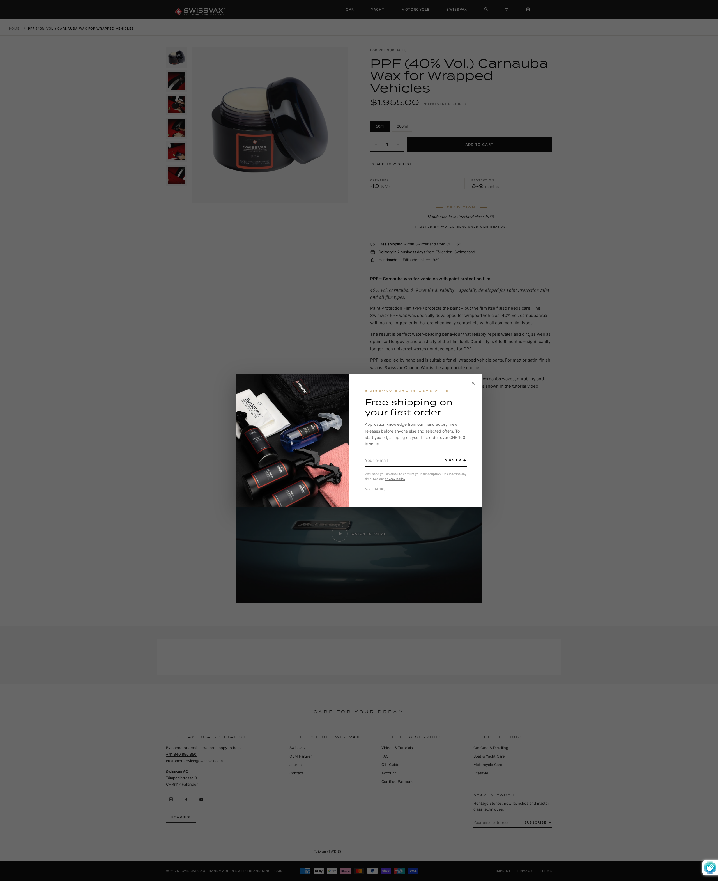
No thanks (375, 489)
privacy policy (395, 479)
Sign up (453, 460)
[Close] (473, 383)
